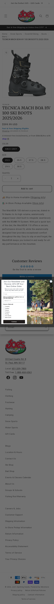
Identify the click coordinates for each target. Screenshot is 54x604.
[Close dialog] (51, 281)
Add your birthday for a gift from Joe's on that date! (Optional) (13, 298)
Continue (14, 321)
